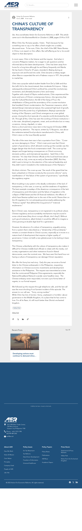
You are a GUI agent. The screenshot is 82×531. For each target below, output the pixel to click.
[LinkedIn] (77, 482)
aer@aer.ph (10, 436)
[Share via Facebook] (13, 319)
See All (68, 330)
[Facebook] (70, 482)
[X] (73, 482)
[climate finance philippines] (24, 342)
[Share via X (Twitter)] (18, 319)
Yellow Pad (16, 308)
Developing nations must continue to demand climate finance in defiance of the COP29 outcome (24, 354)
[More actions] (69, 17)
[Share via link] (28, 319)
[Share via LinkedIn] (23, 319)
